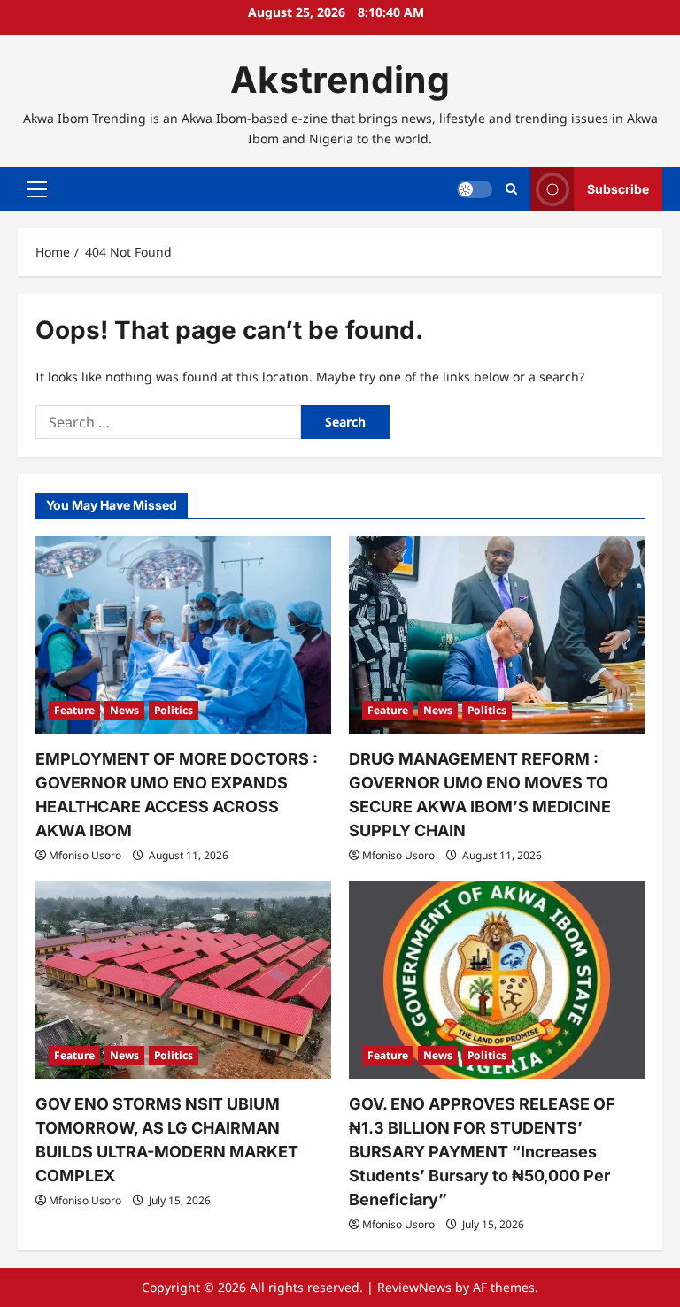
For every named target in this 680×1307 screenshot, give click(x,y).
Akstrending (340, 80)
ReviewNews (414, 1287)
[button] (37, 189)
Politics (173, 710)
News (124, 710)
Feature (74, 710)
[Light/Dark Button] (474, 189)
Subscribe (618, 188)
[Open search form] (511, 189)
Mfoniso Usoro (85, 855)
